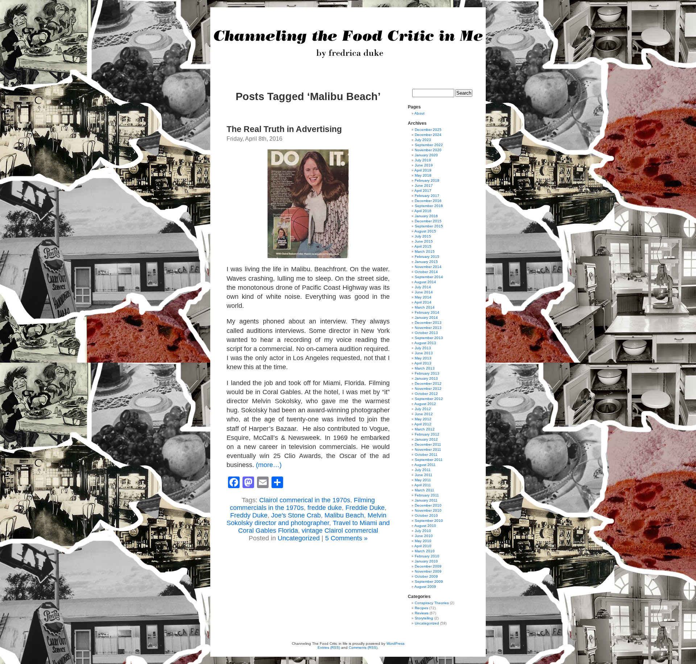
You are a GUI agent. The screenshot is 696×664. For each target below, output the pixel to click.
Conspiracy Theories (432, 603)
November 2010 (428, 510)
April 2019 (422, 170)
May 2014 (423, 297)
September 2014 (429, 277)
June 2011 (423, 475)
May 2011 (423, 480)
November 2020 (428, 150)
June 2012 (424, 414)
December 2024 (428, 135)
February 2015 (427, 257)
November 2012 (428, 389)
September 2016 (429, 206)
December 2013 (428, 323)
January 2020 (426, 155)
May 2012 (423, 419)
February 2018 (427, 180)
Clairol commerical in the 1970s (304, 500)
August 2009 (425, 587)
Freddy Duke (249, 515)
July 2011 (423, 470)
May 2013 (423, 358)
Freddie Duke (365, 507)
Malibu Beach (344, 515)
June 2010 (424, 536)
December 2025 (428, 130)
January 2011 (426, 500)
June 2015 (424, 241)
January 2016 (426, 216)
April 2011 (422, 485)
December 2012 (428, 383)
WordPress (395, 644)
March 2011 (424, 490)
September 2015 (429, 226)
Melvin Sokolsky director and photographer (306, 519)
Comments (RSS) (363, 647)
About (419, 113)
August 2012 (425, 404)
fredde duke (324, 507)
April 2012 (422, 424)
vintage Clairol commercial (340, 530)
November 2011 (428, 449)
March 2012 (425, 429)
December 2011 (428, 444)
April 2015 (422, 246)
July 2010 (423, 531)
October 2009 (426, 576)
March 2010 (425, 551)
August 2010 (425, 526)
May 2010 (423, 541)
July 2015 (423, 236)
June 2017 (424, 185)
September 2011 (429, 460)
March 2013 (425, 368)
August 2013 (425, 343)
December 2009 (428, 566)
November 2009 (428, 571)
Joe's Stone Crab (296, 515)
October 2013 (426, 333)
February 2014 (427, 312)
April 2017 (422, 191)
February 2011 (427, 495)
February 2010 (427, 556)
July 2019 (423, 160)
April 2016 (422, 211)
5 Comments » (346, 538)
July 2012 (423, 409)
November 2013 (428, 328)
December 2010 (428, 505)
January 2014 (426, 317)
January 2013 (426, 378)
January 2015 (426, 262)
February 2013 (427, 373)
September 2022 (429, 145)
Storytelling (424, 618)
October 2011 (426, 455)
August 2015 (425, 231)
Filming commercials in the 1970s (302, 503)
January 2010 (426, 561)
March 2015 (425, 251)
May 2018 (423, 175)
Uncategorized (299, 538)
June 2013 (424, 353)
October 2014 (426, 272)
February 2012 (427, 434)
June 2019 (424, 165)
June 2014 (424, 292)
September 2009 (429, 581)
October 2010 (426, 515)
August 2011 (425, 465)
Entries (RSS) (329, 647)
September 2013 (429, 338)
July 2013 (423, 348)
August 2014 (425, 282)
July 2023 (423, 140)
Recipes (421, 608)
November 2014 (428, 267)
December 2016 (428, 201)
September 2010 (429, 521)
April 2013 (422, 363)
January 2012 (426, 439)
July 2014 (423, 287)
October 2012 (426, 394)
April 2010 (422, 546)
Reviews (421, 613)
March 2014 (425, 307)
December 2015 (428, 221)
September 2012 (429, 399)
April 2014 (422, 302)
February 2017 (427, 196)
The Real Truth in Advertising (284, 129)
